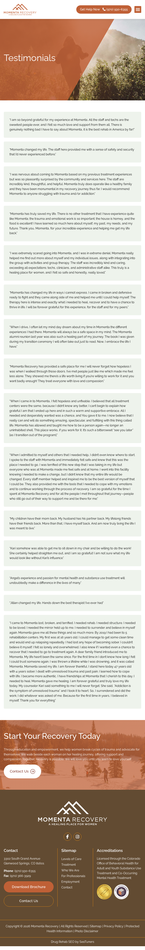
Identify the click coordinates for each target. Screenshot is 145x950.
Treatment (68, 864)
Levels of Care (71, 859)
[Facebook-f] (68, 837)
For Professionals (73, 876)
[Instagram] (77, 837)
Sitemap (95, 926)
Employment (70, 882)
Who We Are (70, 870)
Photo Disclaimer (86, 931)
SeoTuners (86, 942)
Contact (66, 887)
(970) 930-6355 (25, 871)
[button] (137, 9)
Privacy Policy (113, 926)
